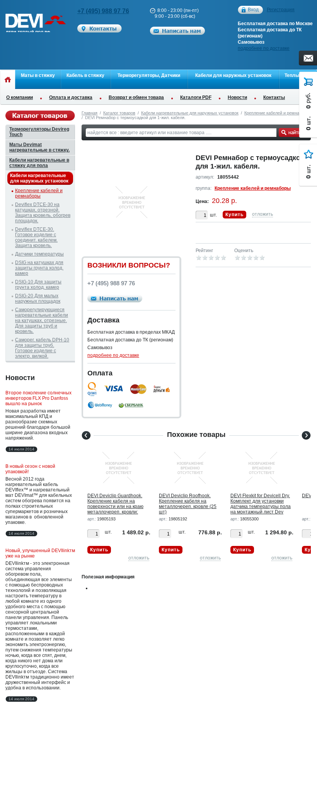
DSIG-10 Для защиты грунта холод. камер (38, 284)
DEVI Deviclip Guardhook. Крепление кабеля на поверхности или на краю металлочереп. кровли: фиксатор (115, 506)
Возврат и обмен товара (136, 97)
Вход (253, 9)
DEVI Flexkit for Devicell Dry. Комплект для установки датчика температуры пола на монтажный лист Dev (260, 504)
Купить (234, 214)
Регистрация (281, 9)
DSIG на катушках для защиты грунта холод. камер (39, 268)
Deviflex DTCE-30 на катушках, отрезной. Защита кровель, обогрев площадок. (42, 212)
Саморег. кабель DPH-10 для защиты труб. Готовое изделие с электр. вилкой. (42, 348)
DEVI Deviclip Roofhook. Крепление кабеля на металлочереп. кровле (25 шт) (187, 504)
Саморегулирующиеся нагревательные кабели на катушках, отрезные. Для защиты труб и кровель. (41, 320)
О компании (19, 97)
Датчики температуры (39, 254)
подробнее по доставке (264, 48)
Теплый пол (298, 75)
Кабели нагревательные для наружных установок (190, 113)
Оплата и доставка (70, 97)
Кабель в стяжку (85, 75)
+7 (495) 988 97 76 (103, 11)
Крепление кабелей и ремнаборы (276, 113)
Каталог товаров (119, 113)
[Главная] (7, 79)
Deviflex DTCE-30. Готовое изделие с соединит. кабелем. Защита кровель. (36, 237)
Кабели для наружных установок (233, 75)
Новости (237, 97)
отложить (262, 214)
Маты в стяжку (38, 75)
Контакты (274, 97)
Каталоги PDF (195, 97)
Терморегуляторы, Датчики (149, 75)
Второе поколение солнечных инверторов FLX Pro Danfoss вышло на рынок (38, 398)
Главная (89, 113)
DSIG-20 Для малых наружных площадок (37, 298)
